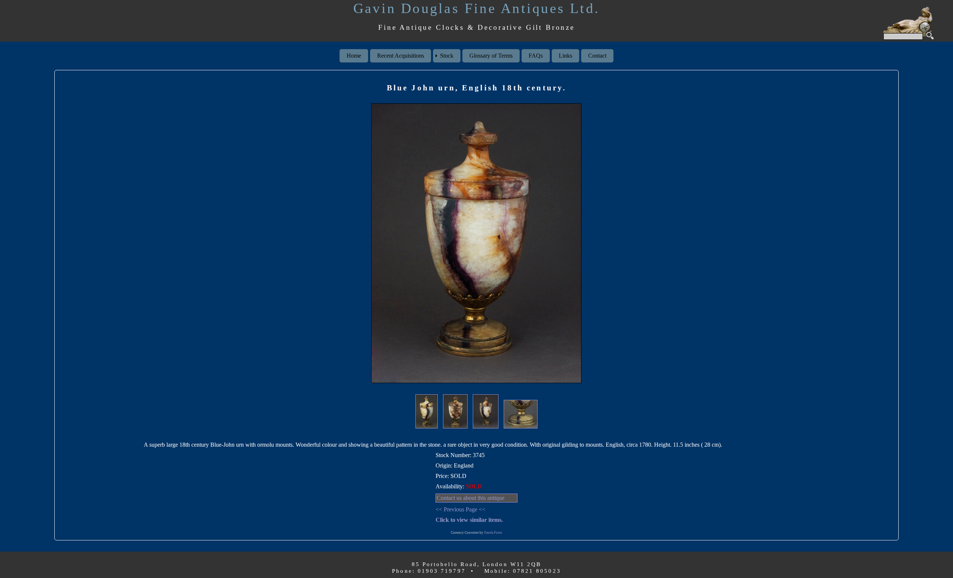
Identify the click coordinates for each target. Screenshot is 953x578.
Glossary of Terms (491, 55)
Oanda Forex (493, 532)
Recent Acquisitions (400, 55)
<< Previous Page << (460, 509)
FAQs (536, 55)
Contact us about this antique (470, 498)
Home (354, 55)
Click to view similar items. (469, 520)
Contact (597, 55)
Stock (446, 55)
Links (565, 55)
